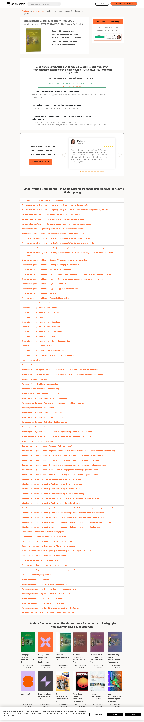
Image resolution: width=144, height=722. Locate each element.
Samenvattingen (38, 11)
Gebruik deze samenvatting (107, 21)
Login (102, 4)
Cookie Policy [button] (52, 713)
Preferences (98, 714)
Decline (115, 714)
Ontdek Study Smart (124, 4)
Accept (133, 714)
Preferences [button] (11, 715)
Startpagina (26, 11)
